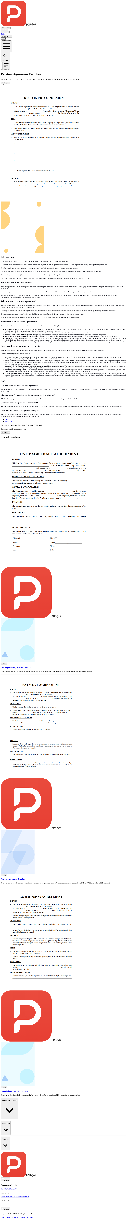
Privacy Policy (5, 1217)
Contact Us (13, 1189)
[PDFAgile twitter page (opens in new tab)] (13, 1206)
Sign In (4, 38)
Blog (13, 1197)
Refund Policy (28, 1217)
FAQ (8, 1189)
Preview (4, 663)
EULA (12, 1217)
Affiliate (26, 1197)
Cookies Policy (19, 1217)
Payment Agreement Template (13, 879)
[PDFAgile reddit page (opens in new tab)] (5, 1206)
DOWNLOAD (5, 36)
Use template (5, 83)
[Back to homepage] (18, 26)
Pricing (3, 34)
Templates (9, 1197)
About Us (4, 1189)
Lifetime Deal (19, 1197)
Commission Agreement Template (14, 1091)
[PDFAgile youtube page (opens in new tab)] (2, 1206)
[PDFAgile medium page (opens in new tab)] (7, 1206)
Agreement (8, 421)
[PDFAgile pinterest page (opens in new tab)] (16, 1206)
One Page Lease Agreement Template (16, 668)
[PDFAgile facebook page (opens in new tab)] (10, 1206)
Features (3, 1197)
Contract (7, 419)
